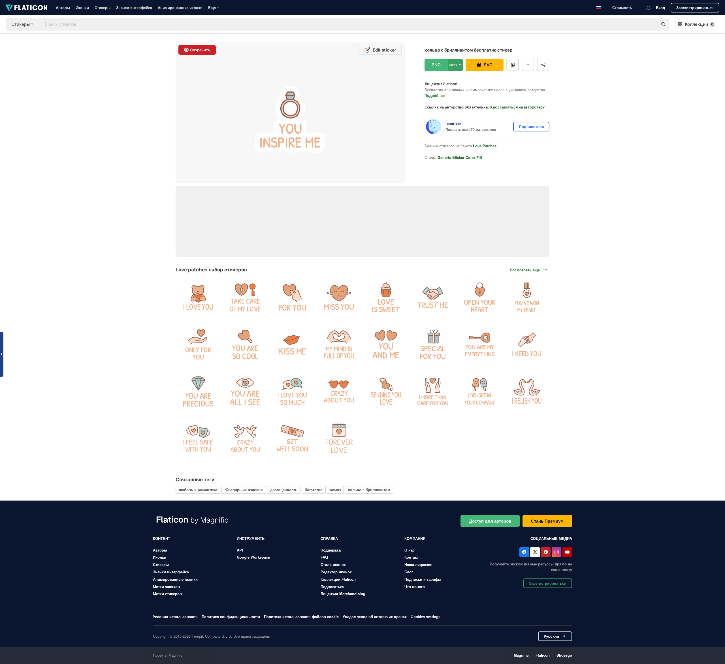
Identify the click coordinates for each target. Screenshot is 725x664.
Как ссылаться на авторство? (517, 107)
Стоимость (622, 7)
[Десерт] (386, 297)
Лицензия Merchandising (343, 593)
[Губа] (292, 344)
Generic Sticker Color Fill (460, 157)
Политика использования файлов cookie (301, 616)
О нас (409, 550)
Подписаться (332, 586)
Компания (414, 538)
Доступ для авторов (490, 521)
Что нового (414, 586)
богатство (314, 489)
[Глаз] (245, 391)
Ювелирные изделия (244, 489)
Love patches (484, 145)
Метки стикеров (167, 593)
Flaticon (543, 655)
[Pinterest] (546, 552)
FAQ (324, 557)
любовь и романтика (198, 489)
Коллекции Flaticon (338, 579)
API (240, 550)
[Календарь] (339, 438)
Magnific (521, 655)
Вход (660, 7)
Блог (408, 571)
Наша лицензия (418, 564)
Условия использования (175, 616)
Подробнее (435, 95)
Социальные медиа (551, 538)
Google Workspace (253, 557)
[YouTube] (567, 552)
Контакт (411, 557)
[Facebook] (524, 552)
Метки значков (166, 586)
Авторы (63, 7)
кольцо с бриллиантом (369, 489)
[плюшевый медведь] (198, 297)
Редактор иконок (336, 571)
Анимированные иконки (180, 7)
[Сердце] (292, 297)
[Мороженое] (479, 391)
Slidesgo (564, 655)
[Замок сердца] (245, 297)
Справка (329, 538)
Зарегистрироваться (695, 7)
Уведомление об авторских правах (375, 616)
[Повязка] (292, 438)
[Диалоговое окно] (292, 391)
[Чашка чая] (198, 438)
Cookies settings (425, 617)
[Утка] (526, 391)
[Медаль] (526, 297)
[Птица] (245, 438)
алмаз (335, 489)
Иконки (82, 7)
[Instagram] (556, 552)
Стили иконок (333, 564)
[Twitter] (535, 552)
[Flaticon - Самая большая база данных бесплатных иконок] (26, 8)
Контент (161, 538)
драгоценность (283, 489)
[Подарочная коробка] (432, 344)
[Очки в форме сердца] (339, 391)
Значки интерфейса (134, 7)
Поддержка (331, 550)
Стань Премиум (547, 521)
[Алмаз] (198, 391)
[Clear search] (651, 24)
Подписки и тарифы (422, 579)
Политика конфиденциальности (231, 616)
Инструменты (251, 538)
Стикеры (102, 7)
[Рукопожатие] (432, 297)
